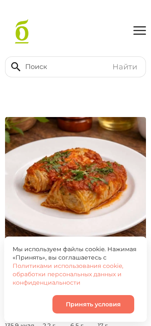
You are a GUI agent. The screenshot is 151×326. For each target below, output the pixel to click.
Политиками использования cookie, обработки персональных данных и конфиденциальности (68, 274)
